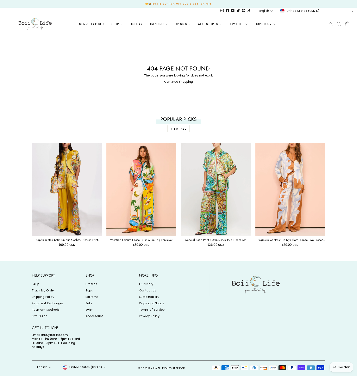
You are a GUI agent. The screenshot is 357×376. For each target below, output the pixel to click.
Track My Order (43, 290)
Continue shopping (178, 82)
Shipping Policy (43, 297)
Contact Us (147, 290)
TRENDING (157, 24)
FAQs (35, 284)
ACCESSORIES (208, 24)
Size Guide (40, 316)
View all (178, 128)
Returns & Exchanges (48, 303)
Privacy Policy (149, 316)
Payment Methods (46, 310)
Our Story (146, 284)
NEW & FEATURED (91, 24)
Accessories (95, 316)
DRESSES (181, 24)
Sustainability (149, 297)
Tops (89, 290)
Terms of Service (152, 310)
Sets (89, 303)
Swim (89, 310)
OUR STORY (264, 24)
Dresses (91, 284)
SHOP (115, 24)
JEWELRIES (236, 24)
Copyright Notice (152, 303)
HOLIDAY (136, 24)
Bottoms (92, 297)
